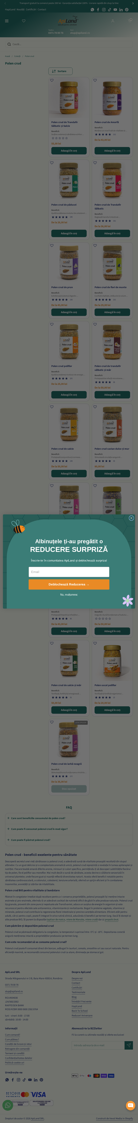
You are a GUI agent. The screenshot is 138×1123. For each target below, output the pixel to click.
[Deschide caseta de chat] (130, 1105)
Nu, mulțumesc (69, 594)
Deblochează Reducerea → (69, 584)
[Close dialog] (131, 518)
